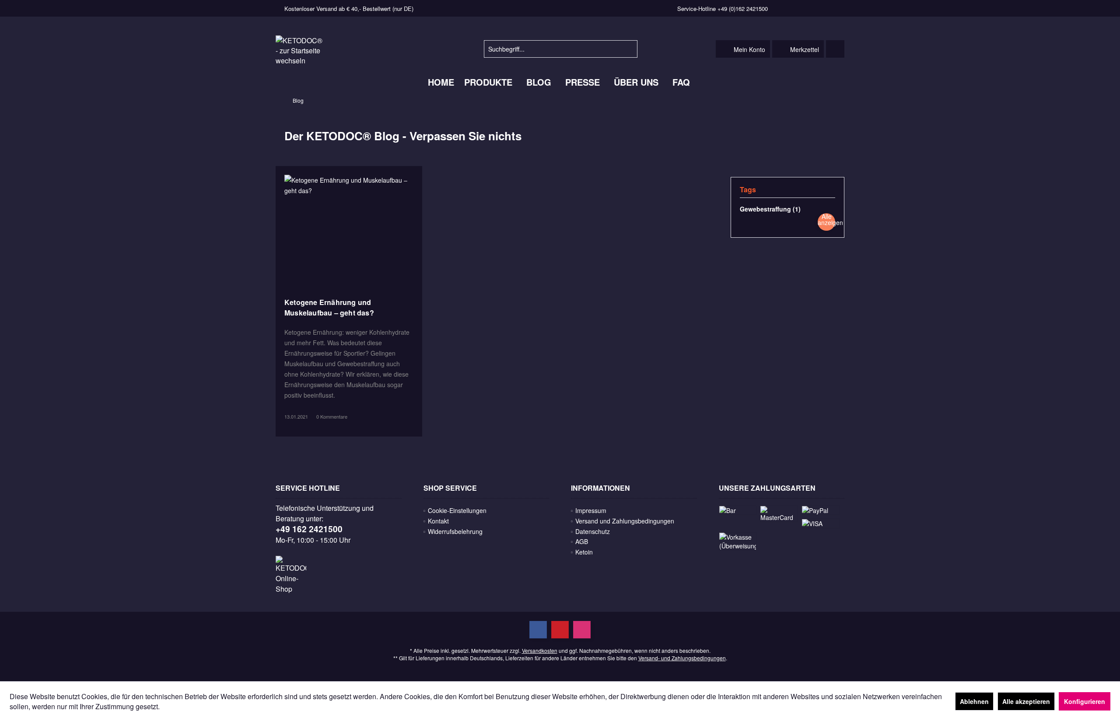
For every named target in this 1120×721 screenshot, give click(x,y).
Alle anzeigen (830, 219)
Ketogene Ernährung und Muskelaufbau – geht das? (329, 307)
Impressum (590, 510)
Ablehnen (974, 701)
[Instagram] (582, 629)
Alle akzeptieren (1026, 701)
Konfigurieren (1084, 701)
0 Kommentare (331, 416)
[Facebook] (538, 629)
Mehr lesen (349, 229)
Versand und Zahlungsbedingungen (624, 520)
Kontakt (438, 520)
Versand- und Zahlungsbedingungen (682, 658)
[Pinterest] (560, 629)
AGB (581, 541)
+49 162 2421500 (309, 529)
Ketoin (584, 552)
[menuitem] (835, 49)
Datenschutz (592, 531)
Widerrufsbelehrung (455, 531)
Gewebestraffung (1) (770, 209)
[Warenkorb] (835, 49)
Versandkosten (539, 650)
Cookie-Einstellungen (457, 510)
